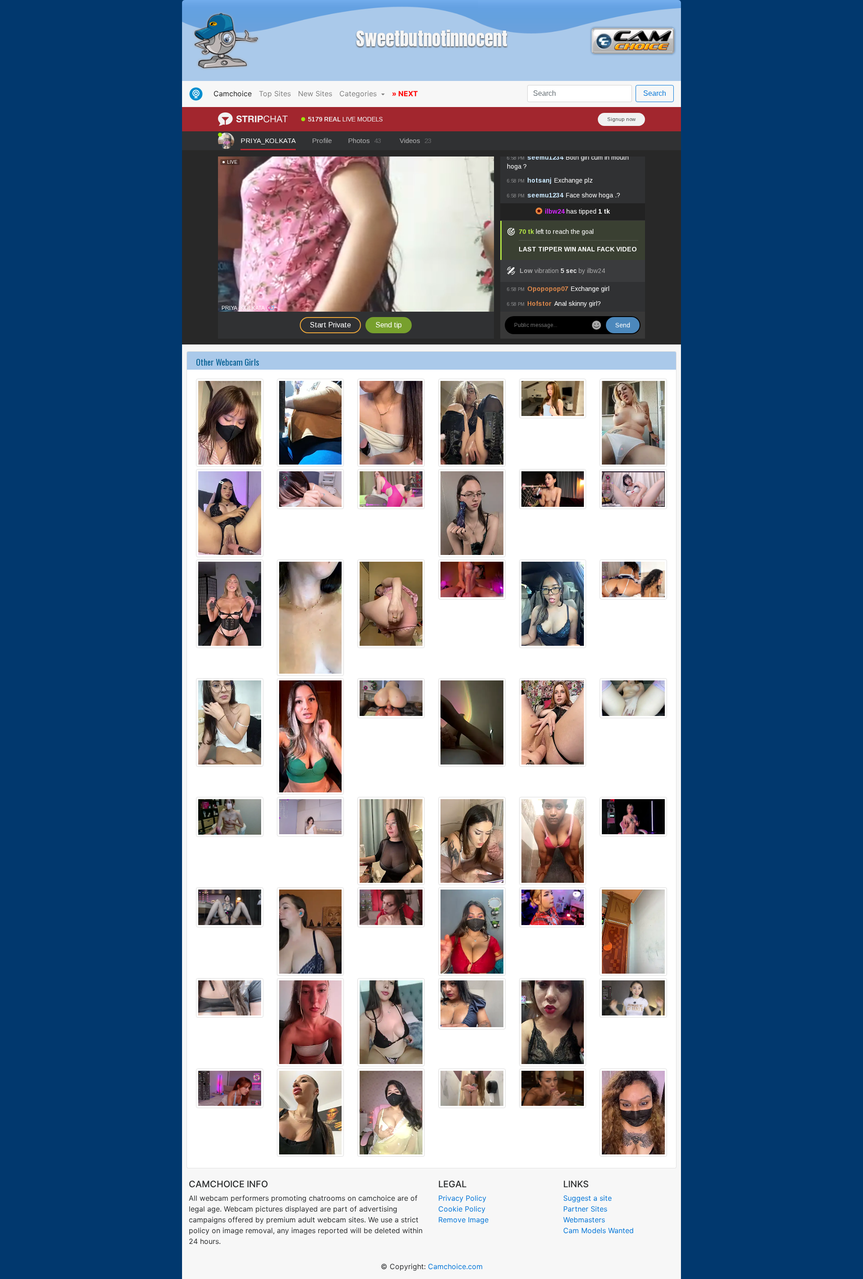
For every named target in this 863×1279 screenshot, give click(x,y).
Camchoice (234, 93)
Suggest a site (587, 1198)
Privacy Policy (462, 1198)
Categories (359, 93)
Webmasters (584, 1219)
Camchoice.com (455, 1266)
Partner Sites (585, 1208)
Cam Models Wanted (598, 1230)
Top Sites (275, 93)
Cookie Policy (461, 1208)
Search (654, 93)
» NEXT (405, 93)
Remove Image (463, 1219)
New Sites (315, 93)
